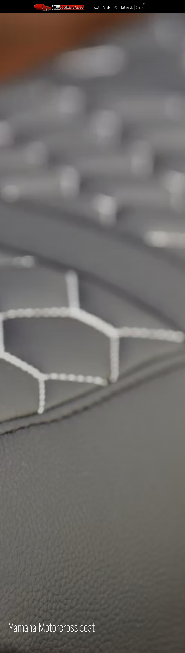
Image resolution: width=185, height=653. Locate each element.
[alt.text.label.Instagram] (144, 4)
